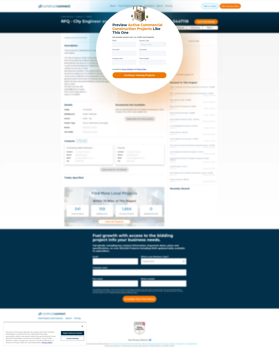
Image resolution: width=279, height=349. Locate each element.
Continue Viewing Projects (139, 75)
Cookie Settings (72, 338)
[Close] (82, 326)
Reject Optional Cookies (72, 333)
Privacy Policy (47, 342)
